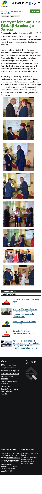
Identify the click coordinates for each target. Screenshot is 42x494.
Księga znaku (5, 386)
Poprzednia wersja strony (10, 373)
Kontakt (4, 394)
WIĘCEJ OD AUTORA (9, 294)
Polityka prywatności (8, 368)
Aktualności (5, 16)
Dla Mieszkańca (14, 16)
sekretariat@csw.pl (13, 457)
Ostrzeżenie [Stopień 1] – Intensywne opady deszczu (23, 332)
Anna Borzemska (11, 33)
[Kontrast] (23, 3)
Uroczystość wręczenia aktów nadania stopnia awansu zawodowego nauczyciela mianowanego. (25, 312)
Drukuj (34, 11)
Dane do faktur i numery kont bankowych (9, 390)
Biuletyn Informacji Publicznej (7, 377)
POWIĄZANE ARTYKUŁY (11, 291)
